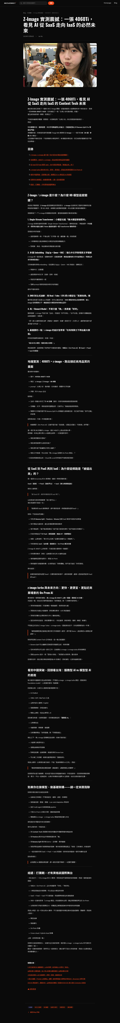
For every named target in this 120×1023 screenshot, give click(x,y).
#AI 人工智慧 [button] (38, 1007)
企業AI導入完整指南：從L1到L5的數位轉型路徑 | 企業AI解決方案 (48, 971)
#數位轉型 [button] (70, 1007)
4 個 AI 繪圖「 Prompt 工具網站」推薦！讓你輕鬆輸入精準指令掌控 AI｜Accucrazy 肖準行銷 (56, 979)
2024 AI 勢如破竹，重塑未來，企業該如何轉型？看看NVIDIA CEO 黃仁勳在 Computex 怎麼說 (57, 983)
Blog (115, 3)
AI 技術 (29, 13)
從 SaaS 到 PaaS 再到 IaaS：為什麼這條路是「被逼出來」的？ (52, 165)
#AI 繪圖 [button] (46, 1007)
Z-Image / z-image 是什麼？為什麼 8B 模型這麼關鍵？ (49, 155)
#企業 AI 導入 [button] (54, 1007)
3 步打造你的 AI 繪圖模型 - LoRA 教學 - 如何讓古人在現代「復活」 (48, 967)
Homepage (107, 3)
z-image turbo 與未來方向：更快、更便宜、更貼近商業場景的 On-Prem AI (56, 170)
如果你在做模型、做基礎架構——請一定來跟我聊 (47, 180)
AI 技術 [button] (30, 1007)
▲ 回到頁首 (32, 989)
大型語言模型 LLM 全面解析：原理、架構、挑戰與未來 (45, 975)
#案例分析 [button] (62, 1007)
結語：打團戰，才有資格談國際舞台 (43, 185)
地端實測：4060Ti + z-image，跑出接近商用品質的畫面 (49, 160)
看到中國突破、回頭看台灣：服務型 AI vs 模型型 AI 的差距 (51, 175)
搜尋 (51, 3)
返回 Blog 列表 (34, 1012)
